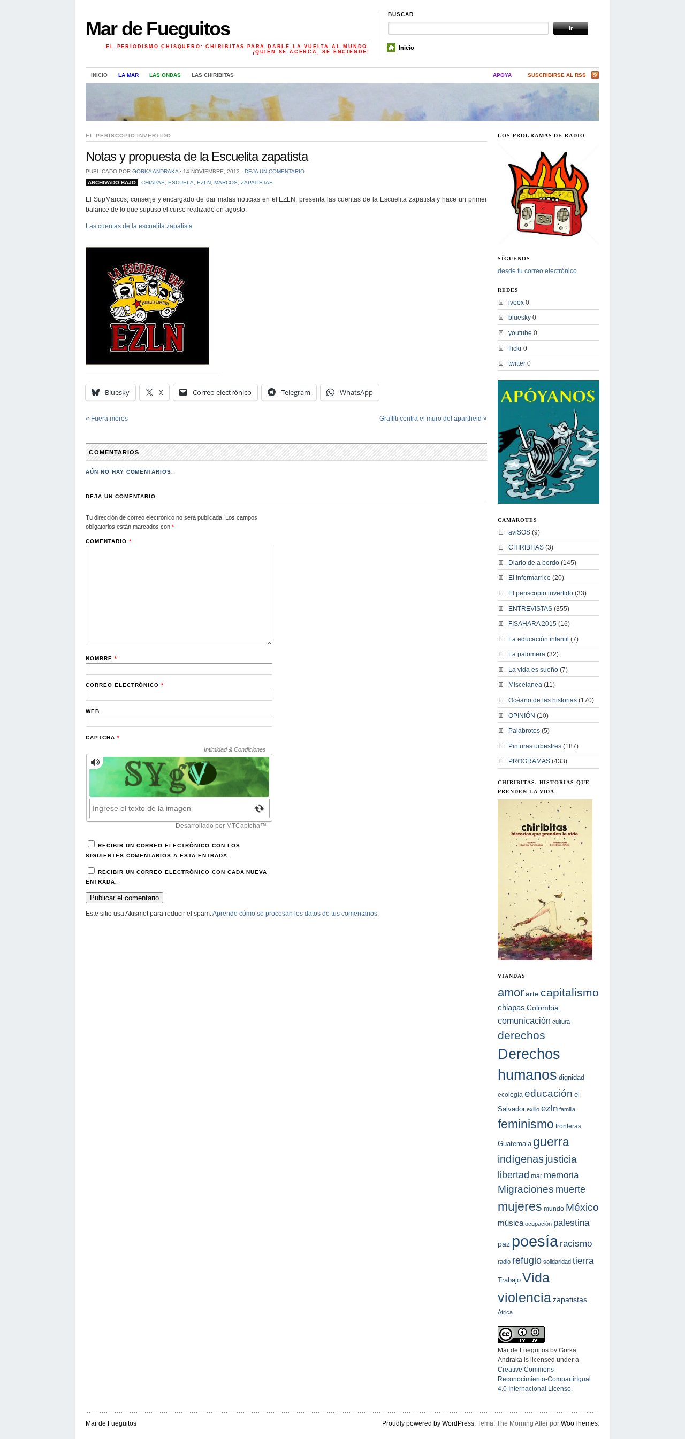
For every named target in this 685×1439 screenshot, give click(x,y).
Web (93, 711)
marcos (226, 182)
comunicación (524, 1020)
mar (536, 1176)
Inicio (406, 47)
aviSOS (519, 532)
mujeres (520, 1206)
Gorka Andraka (155, 171)
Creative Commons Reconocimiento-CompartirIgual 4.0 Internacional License (544, 1379)
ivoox (516, 302)
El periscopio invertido (128, 135)
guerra (551, 1142)
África (505, 1312)
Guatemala (514, 1144)
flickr (515, 348)
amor (511, 992)
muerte (570, 1189)
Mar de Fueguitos (158, 29)
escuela (181, 182)
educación (548, 1093)
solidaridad (557, 1261)
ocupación (538, 1223)
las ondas (165, 75)
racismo (576, 1243)
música (510, 1222)
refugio (527, 1260)
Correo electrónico (125, 685)
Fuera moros (107, 418)
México (582, 1207)
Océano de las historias (542, 700)
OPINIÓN (521, 716)
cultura (561, 1021)
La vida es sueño (533, 670)
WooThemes (579, 1423)
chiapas (153, 182)
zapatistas (257, 182)
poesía (535, 1241)
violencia (524, 1297)
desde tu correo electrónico (537, 271)
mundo (554, 1208)
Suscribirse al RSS (557, 75)
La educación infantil (538, 639)
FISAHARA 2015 (532, 624)
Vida (536, 1278)
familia (567, 1109)
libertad (513, 1174)
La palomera (526, 654)
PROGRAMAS (529, 761)
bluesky (519, 317)
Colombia (543, 1008)
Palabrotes (524, 730)
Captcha (103, 737)
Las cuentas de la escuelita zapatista (139, 226)
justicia (561, 1159)
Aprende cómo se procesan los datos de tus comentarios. (295, 913)
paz (504, 1244)
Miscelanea (525, 684)
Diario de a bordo (533, 563)
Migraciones (526, 1189)
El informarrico (529, 578)
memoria (561, 1175)
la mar (128, 75)
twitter (517, 363)
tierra (583, 1260)
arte (532, 993)
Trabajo (509, 1280)
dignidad (571, 1077)
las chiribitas (213, 75)
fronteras (568, 1126)
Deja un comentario (275, 171)
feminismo (526, 1124)
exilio (533, 1109)
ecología (510, 1094)
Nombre (101, 658)
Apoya (502, 75)
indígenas (521, 1159)
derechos (521, 1035)
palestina (571, 1222)
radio (504, 1261)
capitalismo (570, 992)
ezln (204, 182)
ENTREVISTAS (530, 609)
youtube (520, 333)
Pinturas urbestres (534, 746)
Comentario (109, 541)
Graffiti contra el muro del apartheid (433, 418)
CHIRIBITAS (526, 547)
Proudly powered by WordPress (428, 1423)
